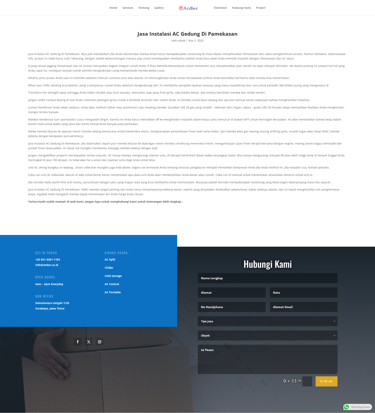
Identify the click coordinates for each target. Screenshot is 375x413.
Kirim (326, 381)
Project (261, 8)
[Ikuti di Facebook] (78, 342)
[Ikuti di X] (89, 342)
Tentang (143, 8)
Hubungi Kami (241, 8)
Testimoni (220, 8)
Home (113, 8)
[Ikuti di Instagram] (100, 342)
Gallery (159, 8)
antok (181, 40)
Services (127, 8)
